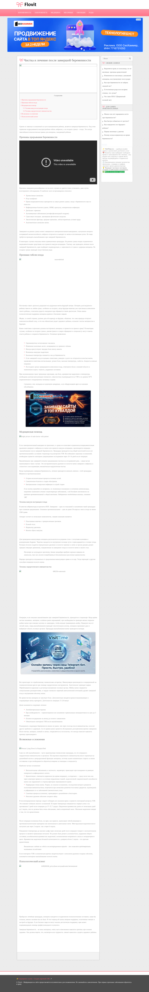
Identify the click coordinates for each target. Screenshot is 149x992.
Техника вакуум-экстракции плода (35, 108)
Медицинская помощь (28, 105)
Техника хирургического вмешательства (37, 111)
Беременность (24, 13)
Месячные (68, 13)
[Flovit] (26, 9)
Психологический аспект (29, 116)
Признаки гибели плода (29, 102)
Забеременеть (41, 13)
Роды (91, 13)
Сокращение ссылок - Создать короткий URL (34, 979)
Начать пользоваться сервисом (115, 172)
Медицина (55, 13)
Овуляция (81, 13)
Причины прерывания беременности (33, 100)
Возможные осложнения (29, 114)
